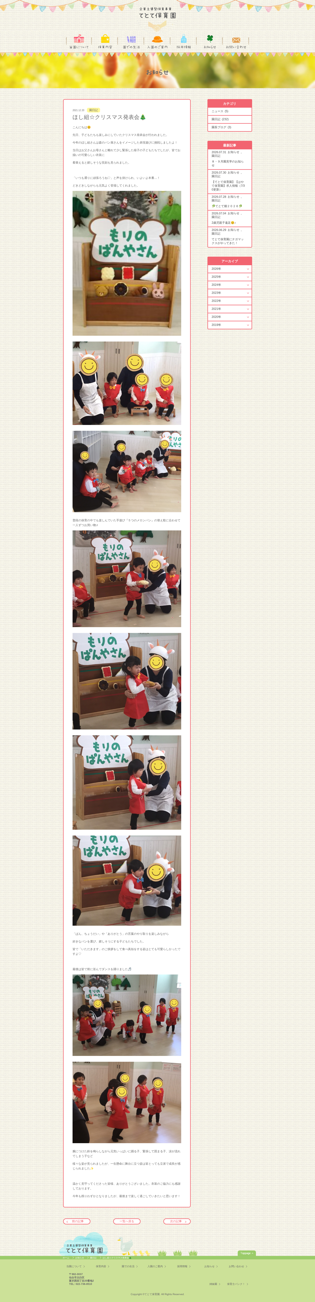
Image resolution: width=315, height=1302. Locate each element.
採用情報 (183, 47)
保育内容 (105, 47)
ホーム (66, 1257)
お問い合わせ (236, 47)
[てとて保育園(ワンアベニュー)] (157, 17)
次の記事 (176, 1221)
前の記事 (78, 1221)
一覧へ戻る (127, 1221)
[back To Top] (247, 1253)
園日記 (93, 110)
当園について (79, 47)
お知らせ (210, 47)
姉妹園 (213, 1284)
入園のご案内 (157, 47)
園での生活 (131, 47)
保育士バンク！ (236, 1284)
